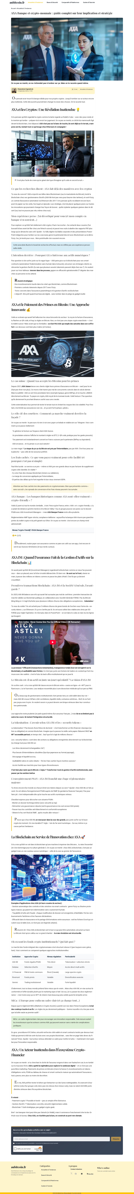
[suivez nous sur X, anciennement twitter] (72, 1174)
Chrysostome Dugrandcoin (25, 89)
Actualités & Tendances (35, 2)
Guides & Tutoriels (89, 2)
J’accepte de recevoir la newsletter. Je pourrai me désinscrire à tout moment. (36, 1143)
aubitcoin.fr (17, 2)
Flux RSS (90, 1174)
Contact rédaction (76, 1169)
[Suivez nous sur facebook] (76, 1174)
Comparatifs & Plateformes (70, 2)
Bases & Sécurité (52, 2)
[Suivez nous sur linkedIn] (81, 1174)
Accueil (13, 8)
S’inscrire (116, 1139)
